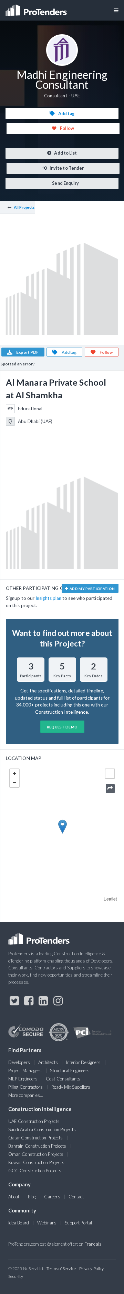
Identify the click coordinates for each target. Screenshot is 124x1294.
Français (93, 1244)
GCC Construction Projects (34, 1170)
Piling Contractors (25, 1087)
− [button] (14, 782)
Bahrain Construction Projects (37, 1146)
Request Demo (62, 727)
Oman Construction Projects (35, 1154)
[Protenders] (37, 8)
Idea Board (18, 1222)
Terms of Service (61, 1268)
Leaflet (110, 899)
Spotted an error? (17, 363)
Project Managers (25, 1070)
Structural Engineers (70, 1070)
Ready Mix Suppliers (71, 1087)
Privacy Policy (91, 1268)
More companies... (25, 1095)
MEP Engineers (23, 1078)
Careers (52, 1196)
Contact (76, 1196)
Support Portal (78, 1222)
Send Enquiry (65, 183)
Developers (19, 1062)
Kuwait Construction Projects (36, 1162)
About (13, 1196)
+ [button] (14, 773)
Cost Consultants (63, 1078)
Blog (32, 1196)
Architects (48, 1062)
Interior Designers (83, 1062)
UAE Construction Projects (34, 1121)
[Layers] (109, 773)
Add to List (65, 153)
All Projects (24, 207)
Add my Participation (92, 588)
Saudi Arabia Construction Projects (42, 1129)
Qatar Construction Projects (35, 1137)
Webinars (46, 1222)
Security (15, 1276)
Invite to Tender (66, 168)
